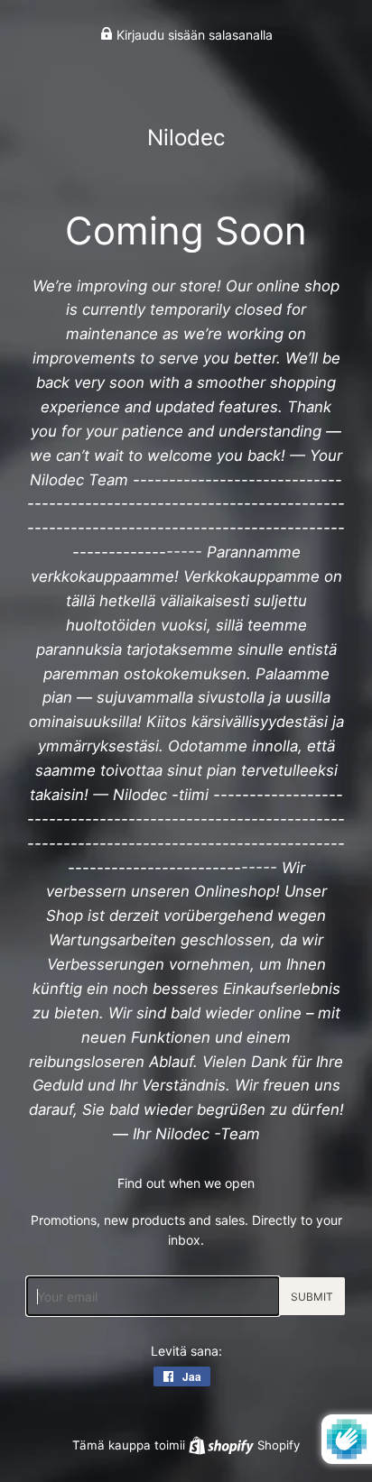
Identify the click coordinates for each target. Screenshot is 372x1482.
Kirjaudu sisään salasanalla (193, 34)
